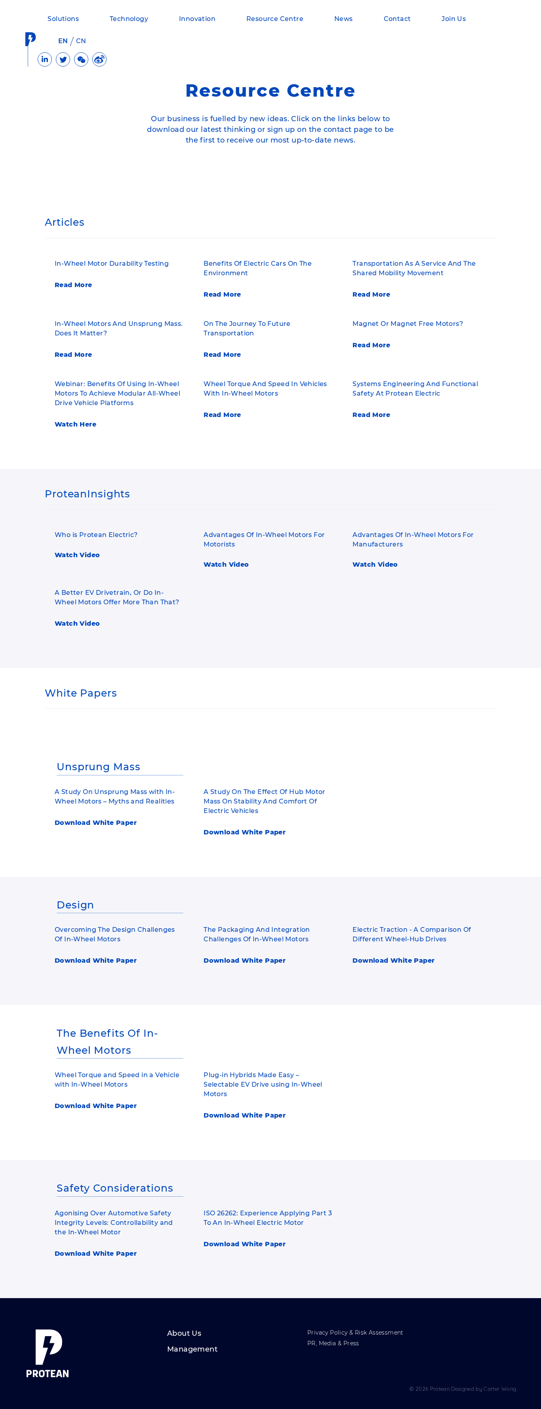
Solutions (63, 19)
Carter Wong (500, 1389)
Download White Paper (96, 822)
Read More (73, 285)
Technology (129, 19)
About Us (184, 1334)
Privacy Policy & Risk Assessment (355, 1333)
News (343, 19)
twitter (63, 59)
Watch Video (77, 555)
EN (63, 41)
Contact (397, 19)
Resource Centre (274, 19)
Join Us (454, 19)
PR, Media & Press (333, 1343)
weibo (99, 59)
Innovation (197, 19)
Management (192, 1350)
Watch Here (75, 424)
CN (81, 41)
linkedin (45, 59)
